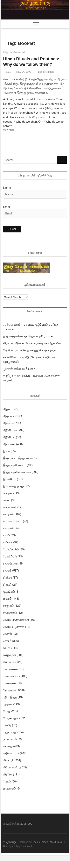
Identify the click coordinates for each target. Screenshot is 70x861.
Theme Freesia (40, 841)
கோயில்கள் (10, 556)
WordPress (56, 841)
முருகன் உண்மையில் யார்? (19, 368)
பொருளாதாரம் (12, 718)
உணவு (6, 500)
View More (13, 130)
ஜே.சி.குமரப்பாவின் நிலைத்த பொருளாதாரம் (29, 350)
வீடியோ (7, 774)
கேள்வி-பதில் (11, 549)
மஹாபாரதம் (10, 732)
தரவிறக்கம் (10, 612)
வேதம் (7, 781)
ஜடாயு (8, 72)
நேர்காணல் (10, 662)
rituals (50, 72)
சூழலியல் (9, 591)
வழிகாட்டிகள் (11, 753)
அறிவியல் (9, 437)
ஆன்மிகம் (9, 444)
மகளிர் (7, 725)
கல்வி (6, 535)
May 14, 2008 (23, 72)
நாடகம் (7, 648)
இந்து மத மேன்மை (14, 465)
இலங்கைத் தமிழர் (14, 486)
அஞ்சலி (8, 409)
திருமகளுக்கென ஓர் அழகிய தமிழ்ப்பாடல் (28, 336)
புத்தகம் (7, 704)
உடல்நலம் (8, 493)
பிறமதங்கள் (10, 690)
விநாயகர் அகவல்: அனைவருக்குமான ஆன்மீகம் (32, 343)
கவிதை (7, 542)
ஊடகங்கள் (10, 507)
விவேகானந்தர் (12, 767)
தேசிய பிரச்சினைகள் (16, 619)
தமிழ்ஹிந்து (9, 842)
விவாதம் (8, 760)
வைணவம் (9, 788)
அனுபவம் (9, 416)
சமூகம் (7, 570)
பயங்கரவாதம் (11, 676)
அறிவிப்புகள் (10, 430)
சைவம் (7, 598)
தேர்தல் (7, 633)
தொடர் (7, 641)
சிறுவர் (7, 584)
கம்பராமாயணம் (12, 521)
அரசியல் (8, 423)
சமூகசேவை (10, 563)
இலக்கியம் (9, 479)
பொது (6, 711)
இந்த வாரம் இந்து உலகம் (18, 458)
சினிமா (7, 577)
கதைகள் (8, 514)
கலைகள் (8, 528)
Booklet (42, 72)
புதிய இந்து (10, 697)
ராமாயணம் (10, 739)
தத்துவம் (8, 605)
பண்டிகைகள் (11, 669)
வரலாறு (7, 746)
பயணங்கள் (10, 683)
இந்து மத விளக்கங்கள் (14, 52)
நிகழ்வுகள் (9, 655)
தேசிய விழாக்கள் (13, 626)
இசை (6, 451)
